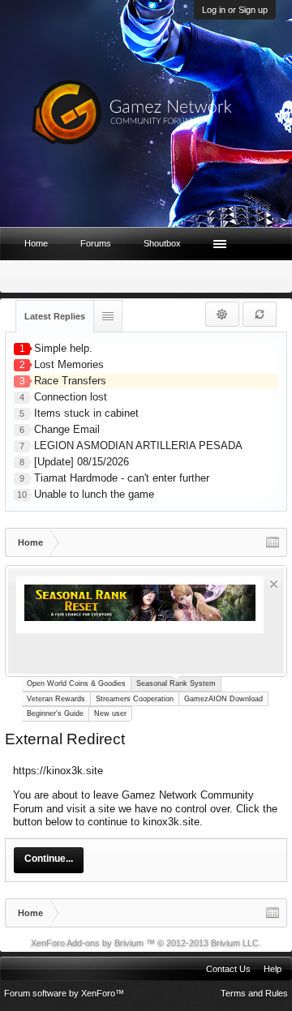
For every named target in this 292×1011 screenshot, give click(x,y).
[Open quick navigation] (272, 542)
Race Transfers (70, 381)
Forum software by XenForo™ (64, 993)
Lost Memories (69, 364)
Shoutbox (162, 243)
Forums (95, 243)
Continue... (48, 858)
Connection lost (70, 397)
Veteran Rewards (56, 699)
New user (110, 713)
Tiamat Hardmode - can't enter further (121, 478)
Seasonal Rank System (176, 683)
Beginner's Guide (55, 713)
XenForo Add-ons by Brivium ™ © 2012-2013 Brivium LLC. (146, 943)
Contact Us (228, 969)
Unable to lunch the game (94, 494)
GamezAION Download (223, 699)
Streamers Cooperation (135, 699)
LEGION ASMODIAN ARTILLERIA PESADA (138, 445)
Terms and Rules (254, 993)
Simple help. (63, 348)
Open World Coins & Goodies (76, 683)
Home (36, 243)
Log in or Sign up (235, 10)
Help (272, 969)
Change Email (67, 429)
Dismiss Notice (274, 584)
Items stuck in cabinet (86, 413)
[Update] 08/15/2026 (81, 462)
